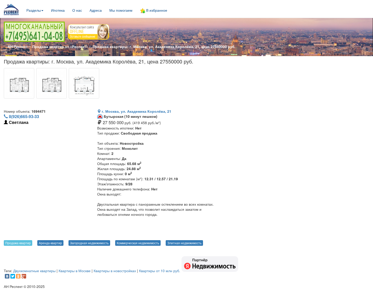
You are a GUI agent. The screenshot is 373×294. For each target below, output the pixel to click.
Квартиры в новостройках (115, 270)
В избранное (156, 10)
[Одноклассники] (18, 276)
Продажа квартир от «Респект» (60, 46)
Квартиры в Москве (75, 270)
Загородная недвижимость (89, 243)
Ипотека (58, 10)
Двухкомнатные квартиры (34, 270)
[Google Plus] (24, 276)
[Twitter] (12, 276)
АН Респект (18, 46)
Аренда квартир (50, 243)
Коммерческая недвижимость (138, 243)
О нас (77, 10)
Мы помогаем (120, 10)
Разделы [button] (33, 10)
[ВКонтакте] (7, 276)
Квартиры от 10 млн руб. (159, 270)
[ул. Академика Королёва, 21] (19, 83)
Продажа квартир (18, 243)
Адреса (96, 10)
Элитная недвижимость (184, 243)
